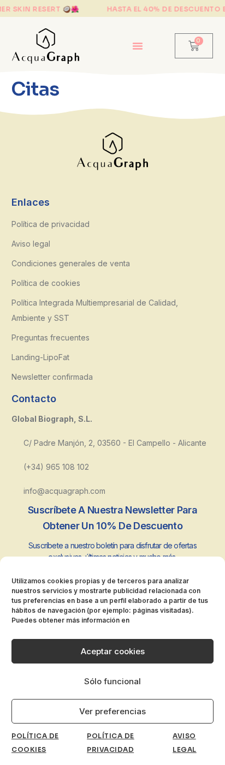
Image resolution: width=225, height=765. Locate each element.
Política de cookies (45, 283)
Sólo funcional (112, 681)
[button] (137, 46)
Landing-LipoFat (40, 357)
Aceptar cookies (113, 651)
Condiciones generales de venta (70, 263)
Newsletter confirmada (52, 376)
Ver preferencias (112, 711)
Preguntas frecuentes (50, 337)
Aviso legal (30, 243)
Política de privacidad (50, 224)
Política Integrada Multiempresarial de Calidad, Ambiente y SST (94, 310)
